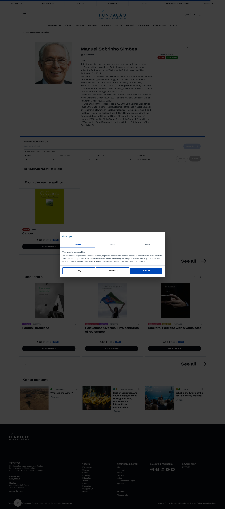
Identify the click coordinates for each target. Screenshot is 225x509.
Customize (111, 271)
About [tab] (147, 244)
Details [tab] (112, 244)
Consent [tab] (77, 244)
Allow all (146, 271)
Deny (79, 271)
